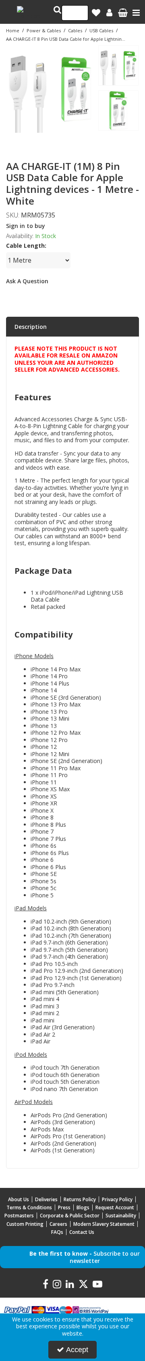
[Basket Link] (122, 13)
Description (30, 326)
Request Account (114, 1207)
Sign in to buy (25, 226)
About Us (18, 1199)
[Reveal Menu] (136, 12)
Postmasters (19, 1216)
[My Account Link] (109, 12)
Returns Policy (80, 1199)
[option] (50, 89)
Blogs (83, 1207)
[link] (38, 142)
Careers (58, 1224)
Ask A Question (27, 281)
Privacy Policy (117, 1199)
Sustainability (121, 1216)
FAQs (57, 1232)
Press (64, 1207)
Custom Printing (25, 1224)
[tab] (72, 327)
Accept (77, 1350)
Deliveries (46, 1199)
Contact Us (81, 1232)
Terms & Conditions (29, 1207)
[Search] (79, 13)
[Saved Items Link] (96, 12)
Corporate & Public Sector (69, 1216)
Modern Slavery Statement (104, 1224)
